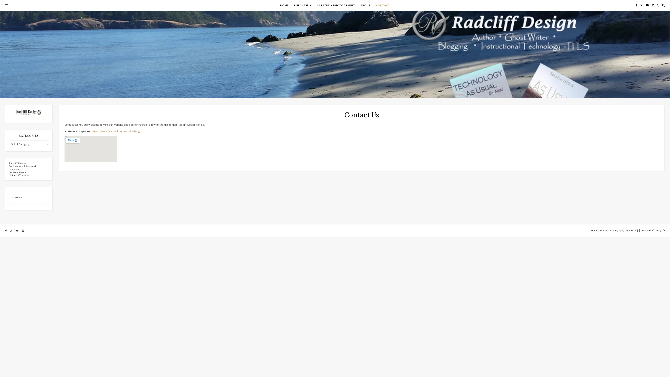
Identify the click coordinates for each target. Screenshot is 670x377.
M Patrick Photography (336, 5)
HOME (284, 5)
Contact (383, 5)
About (365, 5)
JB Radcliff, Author (19, 175)
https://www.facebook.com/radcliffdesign (116, 131)
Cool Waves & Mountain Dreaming (23, 167)
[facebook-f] (637, 5)
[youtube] (647, 5)
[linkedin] (653, 5)
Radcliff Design (18, 163)
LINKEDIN (17, 198)
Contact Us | (631, 230)
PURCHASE (301, 5)
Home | (595, 230)
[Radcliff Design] (335, 54)
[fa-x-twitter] (641, 5)
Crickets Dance (18, 172)
